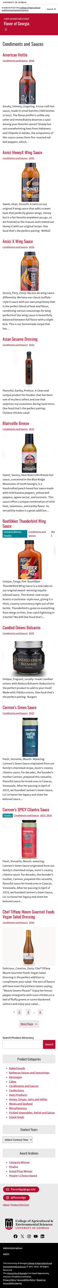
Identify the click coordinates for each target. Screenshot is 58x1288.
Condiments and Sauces (15, 60)
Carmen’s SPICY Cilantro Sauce (26, 809)
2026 (31, 60)
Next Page (29, 1024)
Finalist (8, 535)
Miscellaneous (18, 1108)
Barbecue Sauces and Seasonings (29, 1072)
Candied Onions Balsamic (22, 627)
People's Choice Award (23, 1175)
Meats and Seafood (21, 1103)
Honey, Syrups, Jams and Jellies (28, 1099)
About (6, 1205)
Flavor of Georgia (16, 23)
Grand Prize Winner (20, 1171)
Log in (6, 1254)
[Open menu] (6, 29)
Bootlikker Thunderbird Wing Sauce (24, 523)
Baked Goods (17, 1068)
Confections (16, 1090)
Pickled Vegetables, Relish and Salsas (32, 1112)
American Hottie (15, 54)
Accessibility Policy (26, 1280)
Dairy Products (18, 1094)
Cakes (12, 1081)
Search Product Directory (18, 1037)
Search (49, 1044)
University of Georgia (17, 1273)
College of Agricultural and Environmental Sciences (21, 9)
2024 (31, 345)
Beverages (15, 1077)
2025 (31, 429)
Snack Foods (16, 1117)
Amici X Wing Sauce (18, 241)
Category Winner (12, 532)
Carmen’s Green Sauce (19, 707)
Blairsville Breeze (16, 423)
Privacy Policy (9, 1280)
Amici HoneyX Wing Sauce (22, 152)
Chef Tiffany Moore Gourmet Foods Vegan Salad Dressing (28, 914)
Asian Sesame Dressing (20, 338)
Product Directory (20, 1205)
